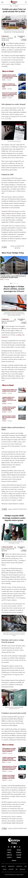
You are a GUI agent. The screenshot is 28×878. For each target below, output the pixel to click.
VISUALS (14, 860)
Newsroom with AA (8, 547)
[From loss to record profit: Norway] (22, 95)
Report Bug (22, 869)
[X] (8, 846)
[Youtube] (14, 846)
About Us (4, 866)
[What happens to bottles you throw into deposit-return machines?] (22, 749)
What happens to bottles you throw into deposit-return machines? (9, 750)
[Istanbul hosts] (22, 767)
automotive (8, 213)
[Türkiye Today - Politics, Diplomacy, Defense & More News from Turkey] (14, 2)
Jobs (25, 866)
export (21, 151)
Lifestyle (4, 753)
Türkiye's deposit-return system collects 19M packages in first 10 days (9, 759)
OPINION (19, 857)
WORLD (9, 852)
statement (17, 50)
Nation (3, 79)
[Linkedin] (19, 846)
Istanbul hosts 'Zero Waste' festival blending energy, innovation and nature (9, 768)
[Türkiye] (22, 86)
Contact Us (19, 866)
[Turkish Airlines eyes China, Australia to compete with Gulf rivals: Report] (22, 399)
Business (4, 88)
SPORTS (9, 857)
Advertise (11, 869)
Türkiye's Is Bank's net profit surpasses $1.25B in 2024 (9, 85)
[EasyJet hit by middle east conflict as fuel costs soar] (22, 390)
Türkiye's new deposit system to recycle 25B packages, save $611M (8, 777)
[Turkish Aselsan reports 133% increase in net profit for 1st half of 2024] (22, 77)
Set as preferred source (21, 37)
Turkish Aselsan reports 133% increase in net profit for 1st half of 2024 (9, 76)
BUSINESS (18, 852)
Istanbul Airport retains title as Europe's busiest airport (9, 417)
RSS (16, 869)
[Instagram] (11, 846)
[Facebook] (17, 846)
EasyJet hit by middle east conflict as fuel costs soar (9, 390)
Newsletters (11, 866)
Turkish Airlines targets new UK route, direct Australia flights (9, 408)
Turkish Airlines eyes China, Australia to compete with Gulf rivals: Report (9, 399)
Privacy (5, 869)
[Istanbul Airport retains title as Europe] (22, 417)
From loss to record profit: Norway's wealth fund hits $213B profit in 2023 (9, 94)
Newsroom (6, 36)
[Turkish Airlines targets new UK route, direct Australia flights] (22, 408)
